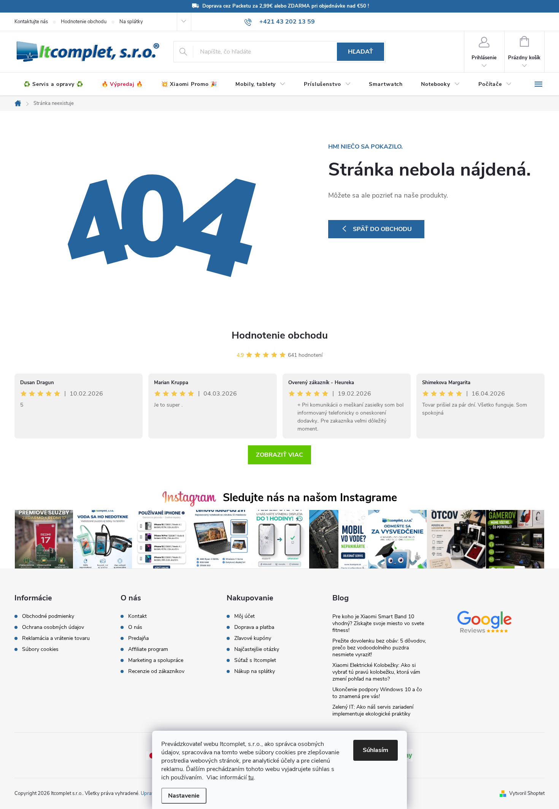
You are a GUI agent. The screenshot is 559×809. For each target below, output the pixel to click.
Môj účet (244, 616)
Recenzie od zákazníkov (156, 671)
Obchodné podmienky (48, 616)
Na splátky (131, 21)
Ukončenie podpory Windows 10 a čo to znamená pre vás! (377, 693)
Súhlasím (375, 750)
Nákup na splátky (254, 671)
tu (251, 777)
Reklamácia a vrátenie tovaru (56, 638)
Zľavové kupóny (252, 638)
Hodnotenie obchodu (83, 21)
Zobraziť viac (279, 455)
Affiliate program (148, 649)
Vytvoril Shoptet (527, 793)
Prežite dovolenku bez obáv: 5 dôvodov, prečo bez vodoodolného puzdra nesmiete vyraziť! (379, 647)
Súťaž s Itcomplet (255, 660)
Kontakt (137, 616)
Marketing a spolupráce (155, 660)
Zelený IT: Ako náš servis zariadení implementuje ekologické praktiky (372, 710)
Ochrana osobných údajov (53, 627)
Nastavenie (184, 796)
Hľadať (360, 51)
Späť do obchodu (382, 229)
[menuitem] (53, 84)
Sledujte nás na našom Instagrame (310, 497)
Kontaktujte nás (31, 21)
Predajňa (138, 638)
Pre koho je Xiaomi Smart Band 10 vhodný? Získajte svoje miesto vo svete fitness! (378, 623)
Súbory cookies (40, 649)
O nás (135, 627)
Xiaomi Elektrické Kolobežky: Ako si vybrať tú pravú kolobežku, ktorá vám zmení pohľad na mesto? (376, 672)
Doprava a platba (254, 627)
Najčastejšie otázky (256, 649)
